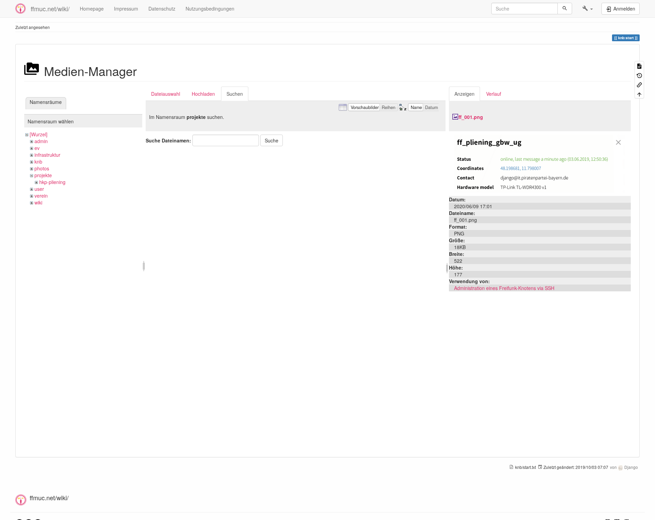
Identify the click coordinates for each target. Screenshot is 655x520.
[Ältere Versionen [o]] (639, 75)
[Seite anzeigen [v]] (639, 65)
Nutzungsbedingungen (210, 8)
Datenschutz (161, 8)
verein (41, 195)
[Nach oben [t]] (639, 93)
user (39, 188)
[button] (587, 8)
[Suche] (564, 8)
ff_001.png (470, 116)
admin (41, 141)
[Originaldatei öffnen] (539, 162)
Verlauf (493, 93)
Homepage (92, 8)
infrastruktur (47, 154)
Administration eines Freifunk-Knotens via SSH (504, 288)
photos (41, 168)
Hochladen (203, 93)
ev (37, 147)
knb (38, 161)
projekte (43, 175)
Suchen (235, 93)
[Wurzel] (38, 134)
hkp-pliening (52, 182)
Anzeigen (464, 93)
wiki (38, 202)
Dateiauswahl (165, 93)
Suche (271, 140)
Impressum (126, 8)
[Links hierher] (639, 84)
